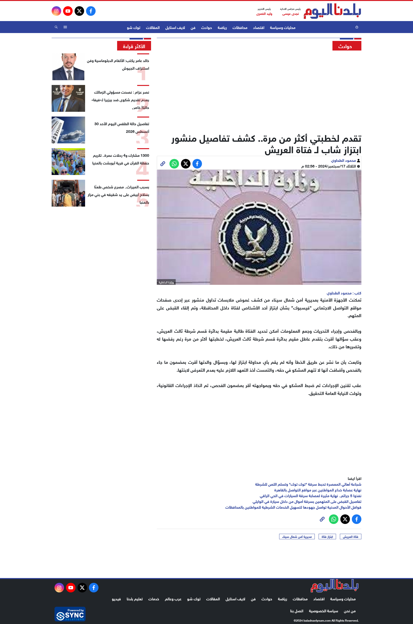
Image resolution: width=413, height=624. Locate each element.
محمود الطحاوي (344, 160)
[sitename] (335, 585)
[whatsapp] (163, 164)
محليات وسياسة (282, 27)
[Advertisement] (259, 89)
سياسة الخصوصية (323, 610)
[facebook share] (197, 164)
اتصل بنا (296, 610)
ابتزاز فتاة (327, 536)
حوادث (206, 27)
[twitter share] (185, 164)
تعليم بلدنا (135, 598)
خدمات (153, 598)
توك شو (133, 27)
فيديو (116, 598)
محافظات (240, 27)
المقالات (153, 27)
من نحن (350, 610)
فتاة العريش (350, 536)
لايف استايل (175, 27)
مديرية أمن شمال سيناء (297, 536)
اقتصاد (258, 27)
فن (193, 27)
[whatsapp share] (174, 164)
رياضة (222, 27)
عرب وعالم (173, 598)
